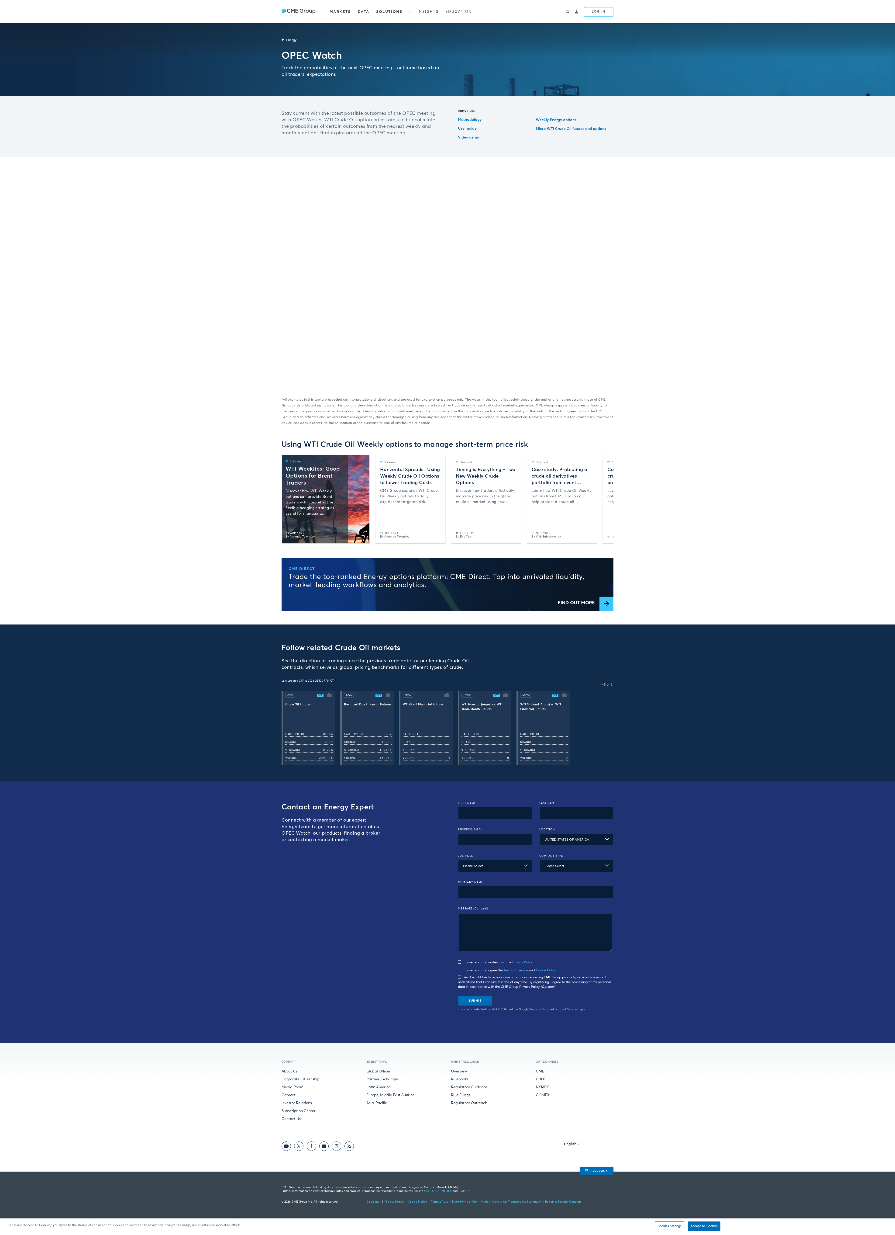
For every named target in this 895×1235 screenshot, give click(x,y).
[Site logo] (299, 11)
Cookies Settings (669, 1226)
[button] (311, 728)
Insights (427, 12)
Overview (459, 1071)
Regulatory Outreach (469, 1103)
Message (473, 908)
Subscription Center (299, 1111)
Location (547, 829)
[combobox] (576, 839)
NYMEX (542, 1087)
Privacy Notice (394, 1201)
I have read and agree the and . (509, 970)
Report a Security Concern (563, 1201)
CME (540, 1071)
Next (605, 499)
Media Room (292, 1087)
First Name (467, 803)
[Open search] (567, 11)
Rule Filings (460, 1095)
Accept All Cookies (704, 1226)
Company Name (470, 882)
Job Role (465, 856)
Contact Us (291, 1119)
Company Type (551, 856)
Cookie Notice (417, 1201)
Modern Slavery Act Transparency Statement (511, 1201)
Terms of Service (516, 970)
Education (458, 12)
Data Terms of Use (464, 1201)
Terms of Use (439, 1201)
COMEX (543, 1095)
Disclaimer (373, 1201)
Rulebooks (459, 1079)
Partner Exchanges (382, 1079)
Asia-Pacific (376, 1103)
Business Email (470, 829)
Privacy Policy (522, 962)
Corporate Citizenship (301, 1079)
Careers (288, 1095)
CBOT (541, 1079)
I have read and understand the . (498, 962)
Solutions (389, 12)
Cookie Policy (545, 970)
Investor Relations (297, 1103)
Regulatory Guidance (469, 1087)
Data (363, 12)
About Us (289, 1071)
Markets (340, 12)
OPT (320, 695)
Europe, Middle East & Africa (390, 1095)
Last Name (548, 803)
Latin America (378, 1087)
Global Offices (378, 1071)
